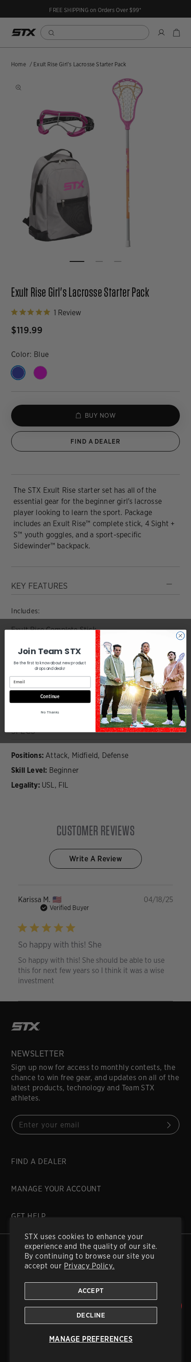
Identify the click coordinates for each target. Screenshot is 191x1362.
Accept (91, 1290)
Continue (50, 696)
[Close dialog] (180, 635)
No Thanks (50, 712)
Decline (90, 1315)
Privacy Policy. (89, 1265)
